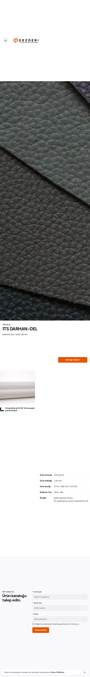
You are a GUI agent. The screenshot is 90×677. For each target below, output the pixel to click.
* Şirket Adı (37, 603)
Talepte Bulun (41, 630)
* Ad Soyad (36, 592)
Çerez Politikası (57, 672)
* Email (35, 614)
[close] (84, 672)
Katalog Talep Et (73, 360)
